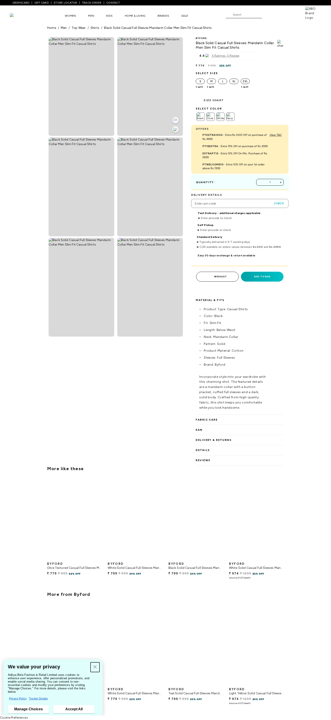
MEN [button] (91, 15)
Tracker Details (38, 698)
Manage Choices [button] (28, 709)
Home (51, 28)
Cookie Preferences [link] (14, 718)
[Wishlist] (267, 14)
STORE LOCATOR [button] (65, 2)
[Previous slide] (47, 520)
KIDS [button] (109, 15)
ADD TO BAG (262, 276)
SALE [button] (184, 15)
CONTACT (113, 2)
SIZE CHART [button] (214, 100)
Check (279, 203)
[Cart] (292, 14)
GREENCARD (20, 2)
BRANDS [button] (163, 15)
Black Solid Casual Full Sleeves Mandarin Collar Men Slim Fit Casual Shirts (158, 28)
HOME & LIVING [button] (135, 15)
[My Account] (280, 14)
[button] (95, 667)
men (64, 28)
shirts (95, 28)
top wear (79, 28)
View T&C (275, 135)
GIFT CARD (41, 2)
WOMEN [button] (70, 15)
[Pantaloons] (18, 15)
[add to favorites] (95, 558)
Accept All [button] (74, 709)
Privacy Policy (18, 698)
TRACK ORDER (92, 2)
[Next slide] (284, 520)
